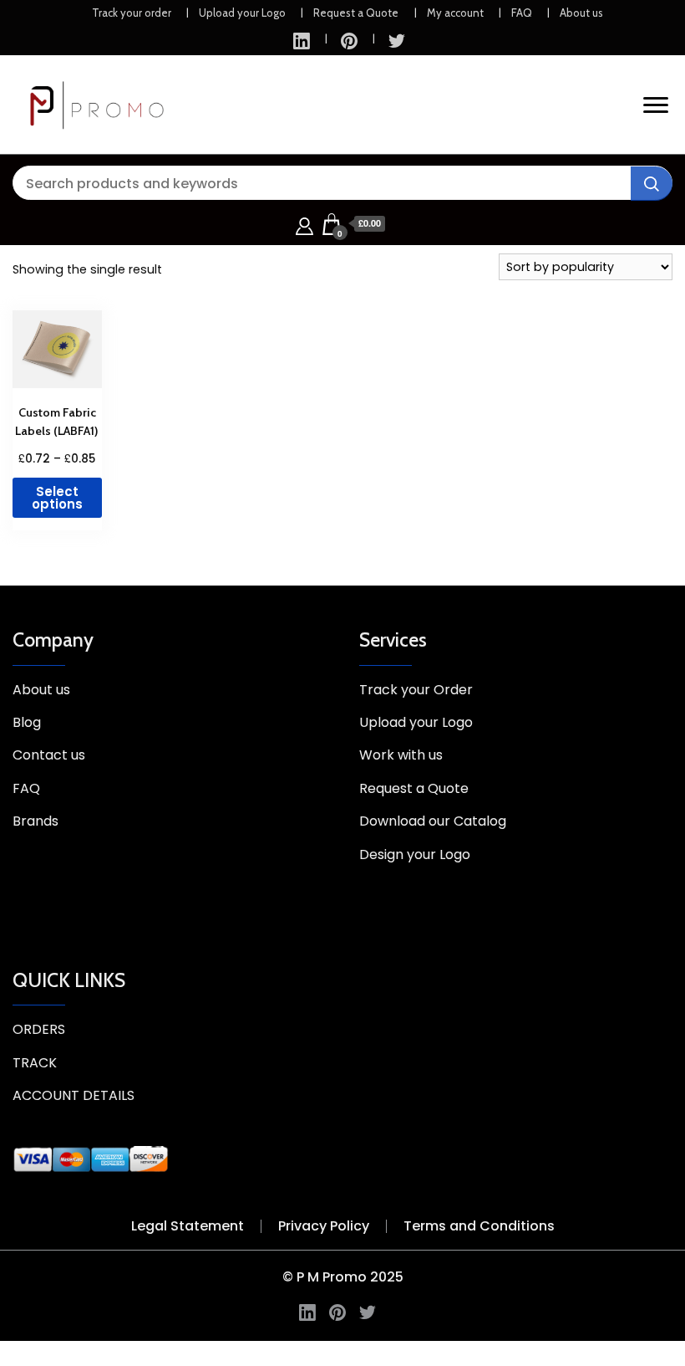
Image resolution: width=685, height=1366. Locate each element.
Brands (35, 821)
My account (455, 12)
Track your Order (416, 689)
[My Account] (304, 223)
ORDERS (39, 1029)
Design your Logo (414, 854)
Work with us (401, 755)
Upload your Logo (242, 12)
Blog (27, 722)
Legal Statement (187, 1226)
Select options (57, 498)
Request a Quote (355, 12)
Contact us (49, 755)
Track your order (131, 12)
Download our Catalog (432, 821)
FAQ (521, 12)
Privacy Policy (323, 1226)
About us (581, 12)
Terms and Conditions (479, 1226)
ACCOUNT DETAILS (73, 1095)
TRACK (35, 1062)
